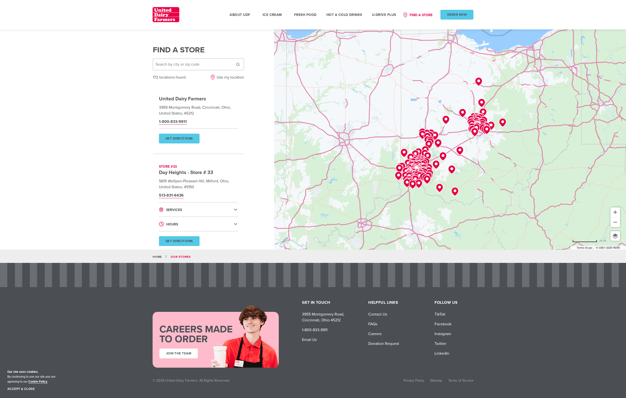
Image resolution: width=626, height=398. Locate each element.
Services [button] (174, 209)
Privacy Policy (413, 380)
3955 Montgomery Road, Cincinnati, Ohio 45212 (323, 317)
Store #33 (168, 166)
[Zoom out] (615, 222)
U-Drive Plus (384, 14)
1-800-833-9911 (314, 329)
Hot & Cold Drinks (344, 14)
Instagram (443, 333)
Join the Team (178, 353)
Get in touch (316, 302)
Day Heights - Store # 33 (186, 172)
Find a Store (179, 50)
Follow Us (446, 302)
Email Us (309, 339)
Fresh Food (305, 14)
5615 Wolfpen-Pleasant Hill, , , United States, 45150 (194, 183)
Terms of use (584, 247)
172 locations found (169, 77)
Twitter (440, 343)
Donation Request (383, 343)
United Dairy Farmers (182, 98)
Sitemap (436, 380)
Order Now (457, 14)
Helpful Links (383, 302)
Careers (374, 333)
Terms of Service (460, 380)
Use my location (230, 77)
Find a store (421, 14)
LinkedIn (442, 353)
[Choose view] (615, 236)
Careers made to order (196, 334)
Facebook (443, 324)
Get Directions (182, 139)
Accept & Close (21, 389)
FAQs (372, 324)
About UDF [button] (240, 14)
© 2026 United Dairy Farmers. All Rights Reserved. (191, 380)
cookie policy (37, 381)
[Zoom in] (615, 212)
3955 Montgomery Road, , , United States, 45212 (195, 110)
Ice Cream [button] (272, 14)
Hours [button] (172, 224)
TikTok (440, 314)
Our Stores (181, 257)
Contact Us (377, 314)
